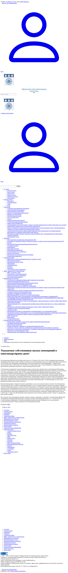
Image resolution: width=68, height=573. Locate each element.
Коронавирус (11, 317)
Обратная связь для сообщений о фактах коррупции (22, 332)
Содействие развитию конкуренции (17, 222)
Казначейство (11, 247)
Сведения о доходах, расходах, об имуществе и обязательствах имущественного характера (32, 327)
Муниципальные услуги (11, 539)
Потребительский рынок (14, 216)
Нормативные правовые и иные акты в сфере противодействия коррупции (28, 321)
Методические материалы (14, 324)
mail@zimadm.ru (24, 1)
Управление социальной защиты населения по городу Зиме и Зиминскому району (30, 307)
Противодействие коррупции (12, 320)
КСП (8, 205)
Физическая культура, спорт (15, 262)
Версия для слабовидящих (9, 3)
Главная (6, 337)
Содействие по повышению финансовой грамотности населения (25, 280)
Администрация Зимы (7, 113)
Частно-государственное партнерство (18, 213)
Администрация (12, 202)
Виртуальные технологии (18, 571)
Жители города (11, 195)
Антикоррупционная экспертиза (16, 323)
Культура (9, 266)
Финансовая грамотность (14, 256)
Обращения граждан (10, 542)
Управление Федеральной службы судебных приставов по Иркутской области (29, 314)
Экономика (7, 207)
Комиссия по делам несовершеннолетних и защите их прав (24, 259)
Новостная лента (9, 339)
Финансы (6, 238)
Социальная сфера (9, 257)
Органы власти (8, 199)
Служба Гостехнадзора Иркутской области (19, 292)
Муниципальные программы (15, 211)
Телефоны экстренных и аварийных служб (19, 293)
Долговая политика (12, 245)
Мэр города (10, 201)
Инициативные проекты (11, 544)
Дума (8, 204)
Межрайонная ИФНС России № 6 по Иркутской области (23, 295)
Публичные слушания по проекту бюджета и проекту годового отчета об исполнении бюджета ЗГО (35, 241)
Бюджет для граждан (13, 253)
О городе (6, 189)
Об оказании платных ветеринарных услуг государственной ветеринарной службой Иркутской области (36, 312)
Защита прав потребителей (15, 223)
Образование (11, 263)
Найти (18, 186)
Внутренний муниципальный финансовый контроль (22, 244)
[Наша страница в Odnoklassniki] (1, 568)
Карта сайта (7, 550)
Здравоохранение (12, 265)
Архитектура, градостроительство (17, 274)
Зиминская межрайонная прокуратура (18, 281)
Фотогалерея (11, 198)
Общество (10, 268)
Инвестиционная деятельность (16, 220)
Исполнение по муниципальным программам (20, 254)
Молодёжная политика (13, 260)
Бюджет (9, 242)
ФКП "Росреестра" (12, 315)
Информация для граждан (11, 278)
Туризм (9, 219)
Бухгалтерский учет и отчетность (16, 251)
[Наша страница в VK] (2, 568)
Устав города (11, 193)
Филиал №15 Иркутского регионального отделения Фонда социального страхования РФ (32, 296)
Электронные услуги (13, 236)
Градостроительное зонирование (16, 275)
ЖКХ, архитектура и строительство (14, 271)
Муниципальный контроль (15, 277)
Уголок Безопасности (13, 318)
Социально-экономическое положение (18, 208)
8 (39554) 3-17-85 (11, 1)
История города (11, 190)
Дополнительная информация (12, 547)
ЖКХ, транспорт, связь (13, 272)
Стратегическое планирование (16, 210)
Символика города (12, 196)
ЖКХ (8, 404)
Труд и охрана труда (13, 217)
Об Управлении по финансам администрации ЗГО (21, 239)
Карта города (11, 192)
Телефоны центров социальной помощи (18, 308)
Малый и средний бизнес (14, 214)
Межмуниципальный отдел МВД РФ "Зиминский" (21, 286)
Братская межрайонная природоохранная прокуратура (22, 283)
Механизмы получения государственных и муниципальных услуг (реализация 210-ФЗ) (32, 311)
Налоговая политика (13, 248)
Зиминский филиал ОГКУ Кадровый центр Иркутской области (25, 290)
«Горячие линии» (12, 310)
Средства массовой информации (16, 269)
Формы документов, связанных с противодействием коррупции (25, 326)
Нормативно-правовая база (15, 250)
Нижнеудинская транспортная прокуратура (19, 284)
